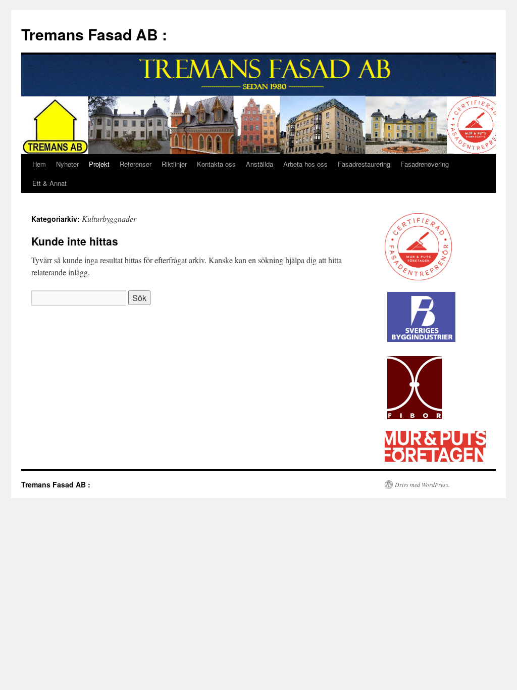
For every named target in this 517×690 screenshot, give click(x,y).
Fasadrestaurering (364, 164)
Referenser (135, 164)
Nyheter (67, 164)
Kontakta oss (216, 164)
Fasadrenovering (424, 164)
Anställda (259, 164)
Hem (39, 164)
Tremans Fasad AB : (94, 34)
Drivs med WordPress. (422, 484)
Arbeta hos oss (305, 164)
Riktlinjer (174, 164)
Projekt (99, 164)
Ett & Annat (49, 183)
